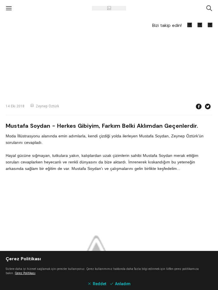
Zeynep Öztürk (47, 106)
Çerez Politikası (25, 273)
